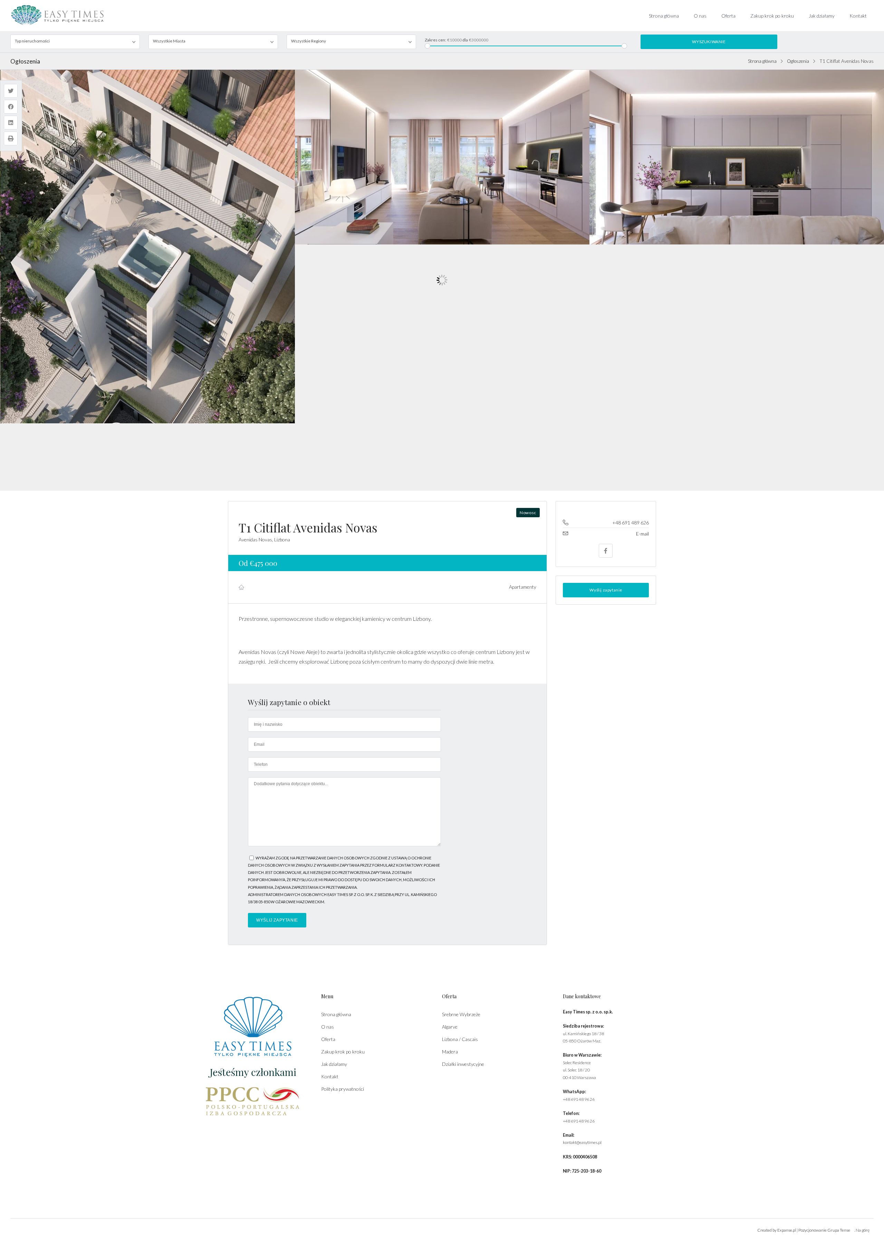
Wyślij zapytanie (605, 590)
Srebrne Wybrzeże (461, 1014)
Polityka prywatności (342, 1089)
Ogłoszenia (798, 61)
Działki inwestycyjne (463, 1064)
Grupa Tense (838, 1230)
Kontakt (858, 16)
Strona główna (664, 16)
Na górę (862, 1230)
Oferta (728, 16)
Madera (450, 1052)
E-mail (642, 534)
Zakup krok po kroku (772, 16)
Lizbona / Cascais (460, 1039)
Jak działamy (822, 16)
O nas (700, 16)
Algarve (450, 1027)
